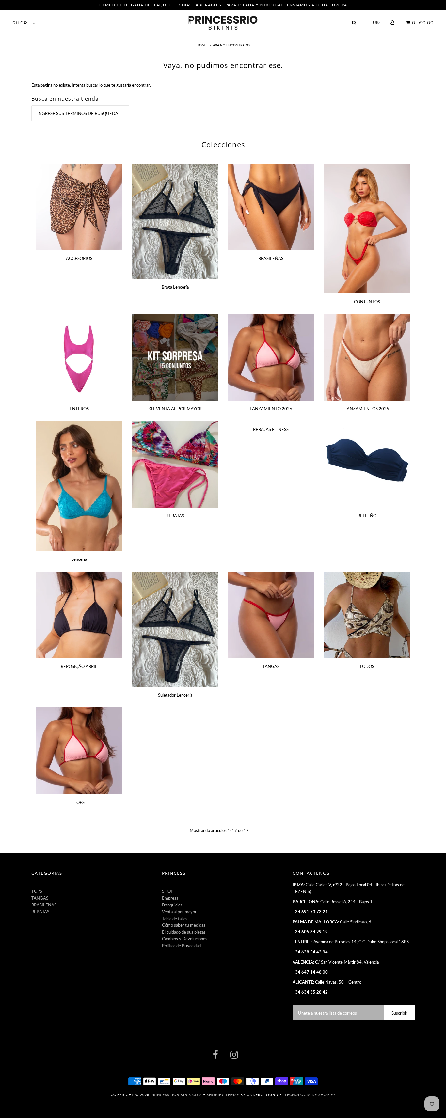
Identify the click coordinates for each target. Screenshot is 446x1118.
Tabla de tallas (174, 918)
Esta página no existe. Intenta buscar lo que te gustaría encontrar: (91, 84)
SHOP (20, 23)
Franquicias (172, 904)
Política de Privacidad (181, 945)
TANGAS (271, 666)
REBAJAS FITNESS (271, 429)
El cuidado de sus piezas (184, 932)
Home (202, 45)
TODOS (366, 666)
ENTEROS (79, 408)
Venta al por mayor (179, 911)
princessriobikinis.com (176, 1095)
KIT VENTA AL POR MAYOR (175, 408)
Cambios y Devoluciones (184, 938)
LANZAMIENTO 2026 (271, 408)
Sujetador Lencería (175, 695)
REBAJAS (175, 515)
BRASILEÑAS (270, 258)
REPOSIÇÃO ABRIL (79, 666)
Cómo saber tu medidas (183, 925)
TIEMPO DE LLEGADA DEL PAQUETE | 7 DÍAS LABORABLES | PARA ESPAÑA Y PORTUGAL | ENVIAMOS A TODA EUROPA (223, 4)
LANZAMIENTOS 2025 (366, 408)
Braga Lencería (175, 287)
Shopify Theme (223, 1095)
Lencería (79, 559)
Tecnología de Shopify (310, 1095)
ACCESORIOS (79, 258)
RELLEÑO (367, 515)
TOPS (79, 802)
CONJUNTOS (367, 301)
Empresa (170, 898)
